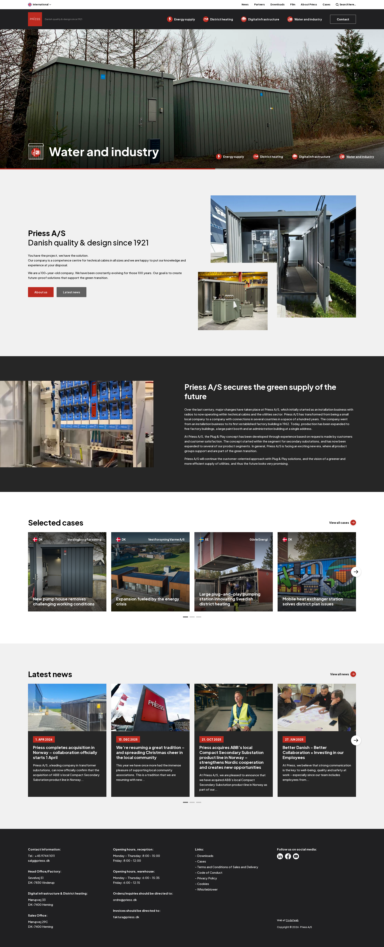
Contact (343, 19)
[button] (185, 616)
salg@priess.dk (39, 860)
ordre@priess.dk (125, 900)
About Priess (309, 4)
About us (40, 292)
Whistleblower (207, 889)
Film (292, 4)
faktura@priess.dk (126, 917)
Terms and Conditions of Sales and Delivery (227, 867)
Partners (259, 4)
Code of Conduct (209, 872)
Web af (288, 920)
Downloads (277, 4)
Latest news (71, 292)
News (245, 4)
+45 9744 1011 (45, 856)
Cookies (203, 884)
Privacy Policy (207, 878)
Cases (326, 4)
